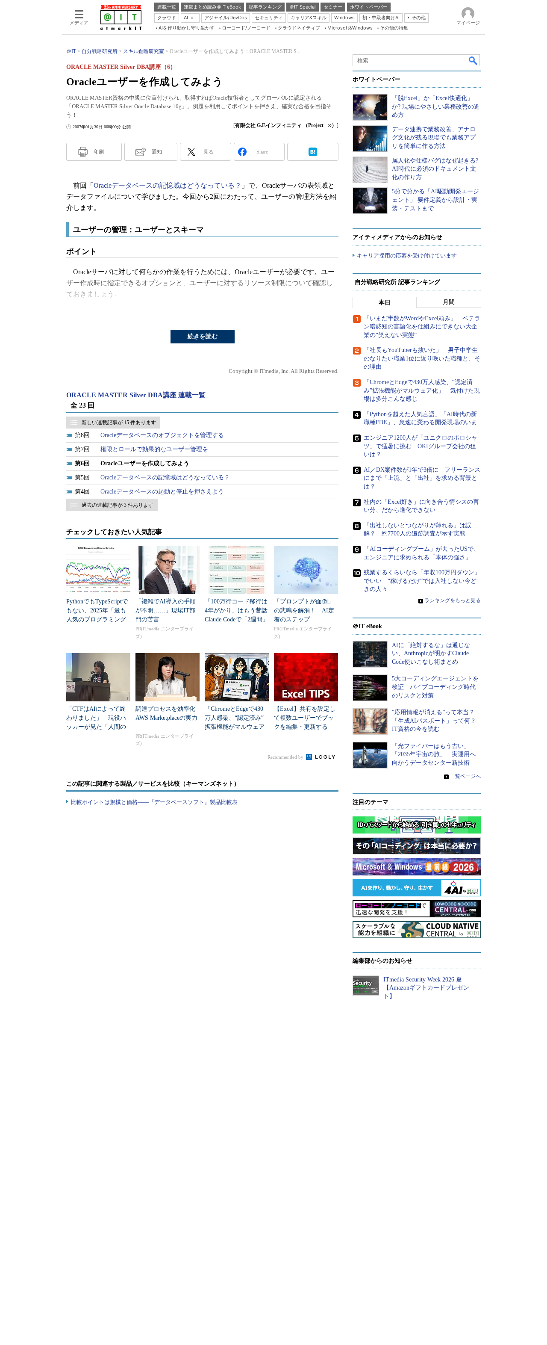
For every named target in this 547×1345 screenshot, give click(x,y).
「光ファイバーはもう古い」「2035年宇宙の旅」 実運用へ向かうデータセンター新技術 (434, 754)
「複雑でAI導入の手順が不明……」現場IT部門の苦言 (165, 610)
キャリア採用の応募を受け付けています (407, 255)
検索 (473, 60)
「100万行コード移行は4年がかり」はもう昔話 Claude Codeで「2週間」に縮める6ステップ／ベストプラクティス (239, 619)
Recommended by (286, 757)
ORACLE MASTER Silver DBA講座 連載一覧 (136, 395)
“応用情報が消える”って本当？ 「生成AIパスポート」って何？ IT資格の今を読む (437, 720)
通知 (157, 152)
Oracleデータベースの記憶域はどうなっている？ (167, 185)
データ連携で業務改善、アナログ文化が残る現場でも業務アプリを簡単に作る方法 (434, 137)
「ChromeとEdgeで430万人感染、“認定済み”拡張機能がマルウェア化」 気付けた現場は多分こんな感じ (235, 727)
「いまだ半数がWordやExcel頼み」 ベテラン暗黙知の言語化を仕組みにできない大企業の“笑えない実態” (422, 326)
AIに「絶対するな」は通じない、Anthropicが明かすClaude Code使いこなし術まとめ (431, 653)
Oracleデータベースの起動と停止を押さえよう (162, 491)
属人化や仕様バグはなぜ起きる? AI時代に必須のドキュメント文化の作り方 (435, 168)
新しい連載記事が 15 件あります (119, 423)
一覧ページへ (465, 776)
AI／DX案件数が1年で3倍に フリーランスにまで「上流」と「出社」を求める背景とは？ (422, 478)
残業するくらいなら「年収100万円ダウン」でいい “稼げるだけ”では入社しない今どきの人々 (422, 580)
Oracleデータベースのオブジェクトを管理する (162, 435)
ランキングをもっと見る (452, 600)
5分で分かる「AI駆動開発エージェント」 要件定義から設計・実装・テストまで (435, 199)
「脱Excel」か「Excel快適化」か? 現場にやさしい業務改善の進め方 (436, 106)
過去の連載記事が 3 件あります (117, 505)
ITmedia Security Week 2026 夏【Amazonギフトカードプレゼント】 (426, 987)
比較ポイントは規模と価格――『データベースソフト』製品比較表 (154, 802)
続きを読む (203, 336)
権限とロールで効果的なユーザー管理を (154, 449)
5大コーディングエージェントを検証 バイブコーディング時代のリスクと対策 (435, 686)
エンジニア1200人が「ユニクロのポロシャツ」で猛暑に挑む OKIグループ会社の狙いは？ (420, 446)
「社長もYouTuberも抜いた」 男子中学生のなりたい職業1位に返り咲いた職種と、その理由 (422, 358)
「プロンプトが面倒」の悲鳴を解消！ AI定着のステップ (304, 610)
